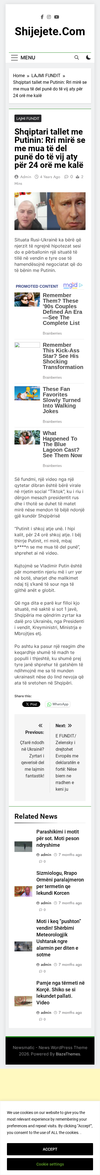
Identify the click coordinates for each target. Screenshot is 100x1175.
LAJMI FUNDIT (27, 118)
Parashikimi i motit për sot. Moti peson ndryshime (57, 838)
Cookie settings (50, 1164)
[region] (50, 1138)
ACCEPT (50, 1149)
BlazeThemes (68, 1054)
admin (25, 177)
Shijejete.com (50, 31)
